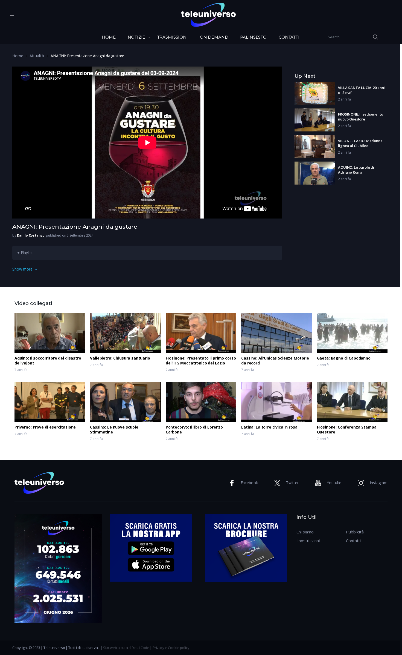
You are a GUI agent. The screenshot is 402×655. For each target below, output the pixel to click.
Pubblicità (355, 532)
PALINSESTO (253, 37)
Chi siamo (305, 532)
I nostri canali (308, 540)
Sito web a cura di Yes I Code (126, 647)
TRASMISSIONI (172, 37)
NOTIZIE (136, 37)
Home (17, 55)
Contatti (353, 540)
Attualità (37, 55)
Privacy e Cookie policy (171, 647)
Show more (22, 269)
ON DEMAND (214, 37)
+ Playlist (25, 252)
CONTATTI (289, 37)
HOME (108, 37)
